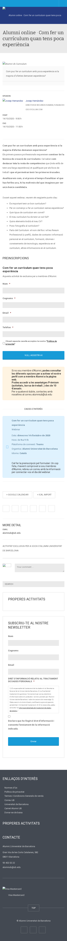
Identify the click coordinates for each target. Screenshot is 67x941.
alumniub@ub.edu (12, 533)
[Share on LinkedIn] (24, 508)
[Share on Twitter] (15, 508)
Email (7, 313)
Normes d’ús (10, 787)
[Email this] (51, 508)
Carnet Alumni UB (13, 808)
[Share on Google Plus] (33, 508)
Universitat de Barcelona (16, 804)
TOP (34, 908)
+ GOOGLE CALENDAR (17, 494)
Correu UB (9, 800)
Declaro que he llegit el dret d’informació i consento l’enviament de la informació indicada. (31, 725)
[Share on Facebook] (6, 508)
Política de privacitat (14, 792)
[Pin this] (42, 508)
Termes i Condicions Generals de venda (23, 796)
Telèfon (8, 327)
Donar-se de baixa (13, 812)
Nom (6, 283)
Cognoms (9, 298)
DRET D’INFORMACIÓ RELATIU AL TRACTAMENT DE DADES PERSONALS (33, 680)
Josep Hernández (34, 101)
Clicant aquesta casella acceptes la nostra (31, 342)
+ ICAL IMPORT (44, 494)
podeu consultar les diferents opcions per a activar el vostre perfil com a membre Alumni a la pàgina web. (36, 375)
